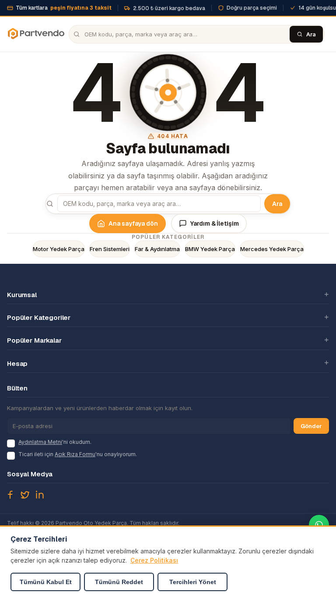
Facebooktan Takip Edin (10, 494)
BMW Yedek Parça (210, 248)
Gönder (311, 426)
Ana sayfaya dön (133, 223)
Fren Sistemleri (110, 248)
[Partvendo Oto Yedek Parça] (35, 34)
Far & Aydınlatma (157, 248)
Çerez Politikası (154, 560)
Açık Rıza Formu (75, 454)
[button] (168, 294)
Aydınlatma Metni (40, 442)
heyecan (25, 494)
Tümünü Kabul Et (46, 581)
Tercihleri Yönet (192, 581)
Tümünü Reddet (119, 581)
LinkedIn (40, 494)
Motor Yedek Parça (58, 248)
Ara (277, 204)
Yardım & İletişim (214, 223)
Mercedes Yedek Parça (272, 248)
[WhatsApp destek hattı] (319, 525)
